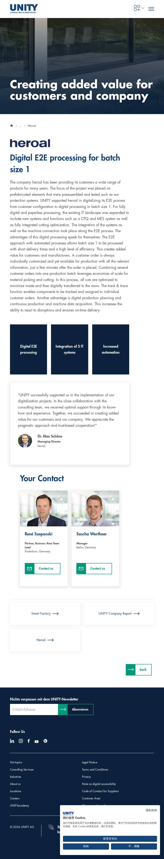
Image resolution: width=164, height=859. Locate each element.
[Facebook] (29, 741)
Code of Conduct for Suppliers (100, 791)
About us (15, 784)
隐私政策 (151, 810)
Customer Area (91, 798)
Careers (15, 798)
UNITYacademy (19, 805)
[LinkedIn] (12, 741)
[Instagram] (21, 741)
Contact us (46, 568)
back (143, 669)
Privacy (86, 776)
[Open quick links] (137, 8)
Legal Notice (89, 762)
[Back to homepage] (11, 125)
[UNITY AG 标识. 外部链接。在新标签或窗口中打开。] (68, 813)
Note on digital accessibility (99, 784)
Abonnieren (80, 709)
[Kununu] (45, 741)
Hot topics (16, 762)
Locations (15, 791)
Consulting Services (22, 769)
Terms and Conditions (95, 769)
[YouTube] (37, 741)
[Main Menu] (151, 9)
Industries (15, 776)
